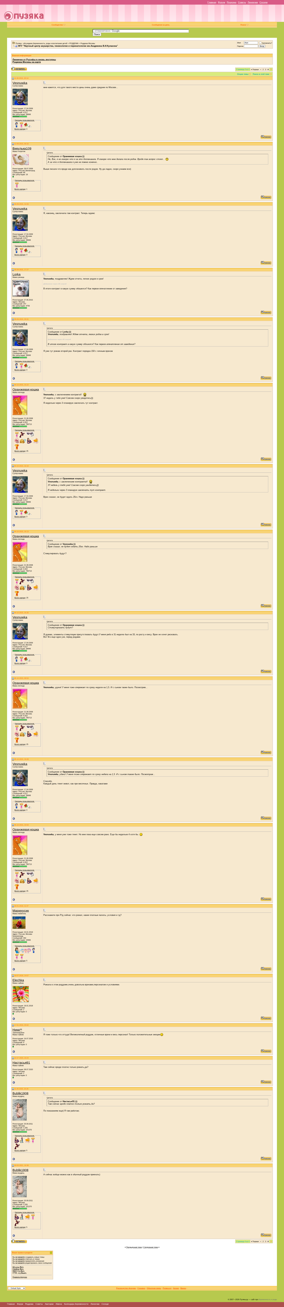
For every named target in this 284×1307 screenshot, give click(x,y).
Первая (255, 69)
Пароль (240, 46)
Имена (59, 1304)
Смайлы (15, 1269)
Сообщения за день (161, 25)
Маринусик (20, 910)
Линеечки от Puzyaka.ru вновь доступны (34, 59)
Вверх (183, 1288)
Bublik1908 (20, 1093)
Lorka (16, 274)
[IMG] (14, 1271)
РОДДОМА (73, 43)
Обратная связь (154, 1288)
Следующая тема (150, 1247)
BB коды (15, 1267)
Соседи (264, 2)
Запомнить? (267, 43)
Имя (239, 43)
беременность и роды (268, 1299)
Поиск (243, 25)
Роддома (231, 2)
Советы (242, 2)
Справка (141, 1288)
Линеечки (253, 2)
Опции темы (242, 74)
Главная (211, 2)
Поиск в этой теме (261, 74)
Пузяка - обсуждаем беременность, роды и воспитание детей (41, 43)
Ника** (17, 1029)
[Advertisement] (164, 14)
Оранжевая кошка (25, 389)
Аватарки (49, 1304)
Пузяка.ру (167, 1288)
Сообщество (57, 25)
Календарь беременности (76, 1304)
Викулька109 (21, 148)
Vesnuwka (19, 83)
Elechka (18, 980)
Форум (221, 2)
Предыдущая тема (134, 1247)
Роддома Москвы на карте (26, 62)
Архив (176, 1288)
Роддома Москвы (88, 43)
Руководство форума (126, 1288)
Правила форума (19, 1277)
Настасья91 (21, 1062)
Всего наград (19, 129)
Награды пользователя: (25, 120)
